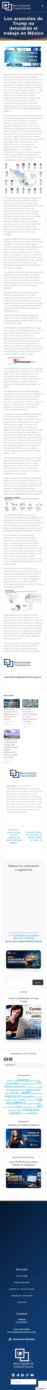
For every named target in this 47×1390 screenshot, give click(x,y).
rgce (34, 1107)
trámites (33, 1113)
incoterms (39, 1097)
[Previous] (7, 1019)
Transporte (30, 1109)
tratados (14, 1113)
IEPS (19, 1093)
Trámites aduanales (22, 1282)
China (8, 1086)
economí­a (12, 1090)
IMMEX (26, 1093)
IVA (22, 1100)
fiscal (14, 1093)
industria (7, 1100)
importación (13, 1096)
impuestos (28, 1096)
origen (29, 1104)
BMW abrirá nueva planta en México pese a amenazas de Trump (11, 714)
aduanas (22, 1080)
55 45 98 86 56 (22, 1322)
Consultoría (21, 1302)
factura (8, 1093)
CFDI (38, 1083)
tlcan (14, 1110)
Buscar (38, 982)
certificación (30, 1084)
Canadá (22, 1084)
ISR (19, 1100)
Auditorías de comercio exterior (21, 1289)
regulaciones (28, 1107)
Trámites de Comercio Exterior (23, 1125)
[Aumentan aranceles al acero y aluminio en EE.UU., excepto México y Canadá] (30, 703)
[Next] (39, 1019)
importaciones (37, 1093)
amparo (38, 1081)
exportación (33, 1090)
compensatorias (31, 1087)
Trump (24, 1113)
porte (6, 1107)
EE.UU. (21, 1089)
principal (11, 1107)
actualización (11, 1081)
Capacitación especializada (22, 1295)
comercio (19, 1086)
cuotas (40, 1087)
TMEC (19, 1110)
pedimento (36, 1103)
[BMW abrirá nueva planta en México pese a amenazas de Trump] (12, 703)
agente (32, 1081)
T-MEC (10, 1110)
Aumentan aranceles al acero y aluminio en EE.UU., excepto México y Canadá (29, 715)
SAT (40, 1106)
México (20, 1102)
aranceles (12, 1083)
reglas (18, 1106)
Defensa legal (21, 1276)
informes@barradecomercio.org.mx (21, 1332)
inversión (14, 1100)
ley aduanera (30, 1100)
